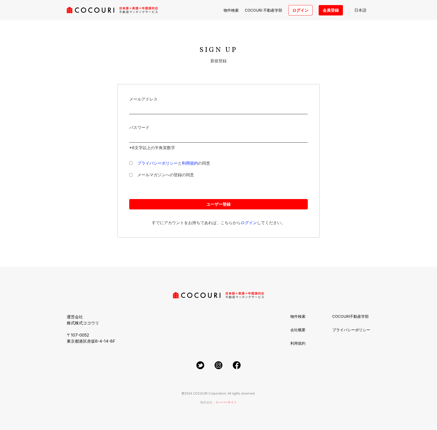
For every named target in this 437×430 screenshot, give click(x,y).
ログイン (300, 10)
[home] (112, 10)
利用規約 (297, 343)
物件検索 (231, 10)
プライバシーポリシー (351, 329)
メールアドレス (143, 99)
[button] (359, 10)
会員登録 (331, 10)
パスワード (139, 127)
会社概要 (297, 329)
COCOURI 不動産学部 (263, 10)
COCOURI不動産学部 (350, 316)
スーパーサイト (226, 402)
